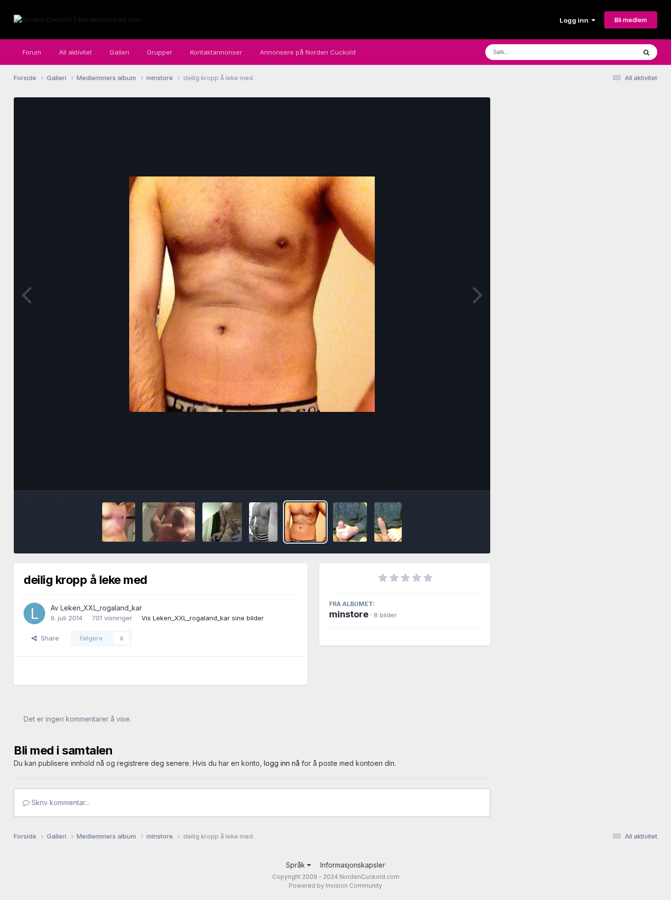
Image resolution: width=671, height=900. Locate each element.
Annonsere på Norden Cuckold (308, 52)
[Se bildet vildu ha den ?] (222, 522)
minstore (348, 614)
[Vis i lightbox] (252, 294)
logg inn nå (282, 763)
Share (48, 638)
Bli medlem (631, 20)
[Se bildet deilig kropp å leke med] (305, 522)
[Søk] (646, 52)
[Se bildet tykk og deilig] (349, 522)
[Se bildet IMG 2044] (168, 522)
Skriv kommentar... (59, 802)
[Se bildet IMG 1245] (263, 522)
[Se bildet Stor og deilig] (388, 522)
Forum (32, 52)
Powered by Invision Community (335, 885)
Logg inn (575, 20)
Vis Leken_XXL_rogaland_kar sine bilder (202, 618)
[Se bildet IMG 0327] (118, 522)
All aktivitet (75, 52)
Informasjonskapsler (352, 865)
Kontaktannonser (216, 52)
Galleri (119, 52)
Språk (296, 865)
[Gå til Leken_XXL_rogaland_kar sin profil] (34, 613)
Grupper (159, 52)
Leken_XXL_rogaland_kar (101, 608)
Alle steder (606, 52)
